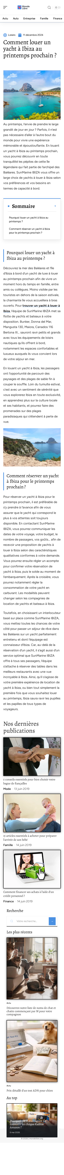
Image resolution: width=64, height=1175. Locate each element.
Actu (9, 1003)
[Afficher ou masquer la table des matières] (45, 206)
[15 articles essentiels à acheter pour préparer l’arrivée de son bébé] (32, 813)
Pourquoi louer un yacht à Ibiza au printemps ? (28, 219)
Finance (8, 901)
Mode (7, 789)
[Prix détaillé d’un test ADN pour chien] (32, 1051)
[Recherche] (49, 7)
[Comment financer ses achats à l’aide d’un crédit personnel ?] (32, 869)
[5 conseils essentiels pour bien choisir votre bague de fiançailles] (32, 757)
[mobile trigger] (6, 7)
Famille (8, 845)
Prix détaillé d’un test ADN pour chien (30, 1091)
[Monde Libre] (23, 7)
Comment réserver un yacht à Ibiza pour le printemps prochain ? (29, 230)
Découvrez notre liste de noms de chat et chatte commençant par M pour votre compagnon (31, 1011)
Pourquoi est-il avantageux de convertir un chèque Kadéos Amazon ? (28, 1124)
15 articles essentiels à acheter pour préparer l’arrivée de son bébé (30, 838)
